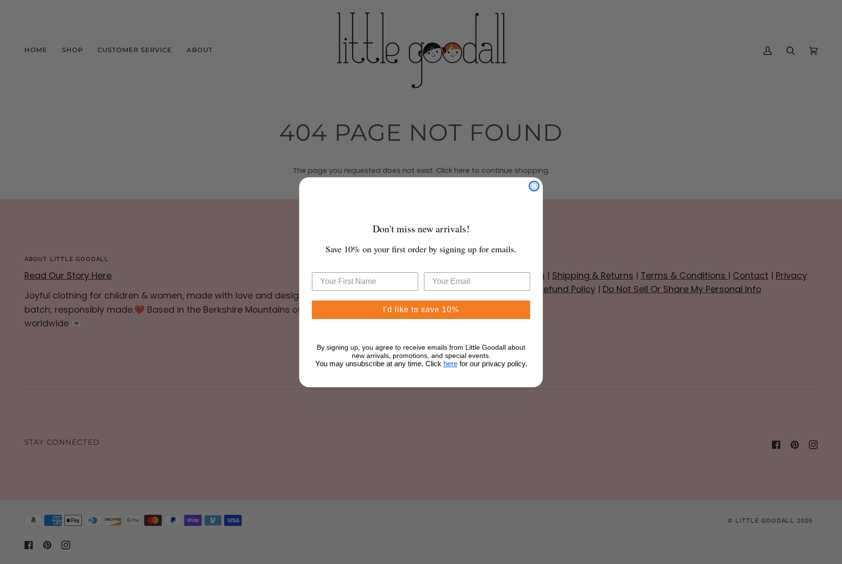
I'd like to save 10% (421, 309)
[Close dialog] (534, 186)
